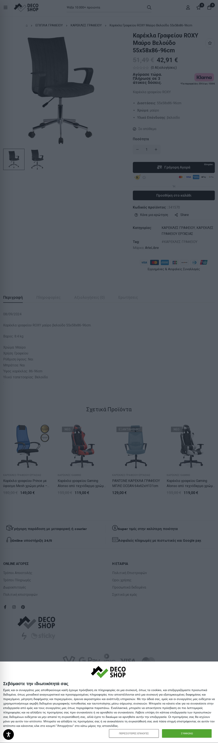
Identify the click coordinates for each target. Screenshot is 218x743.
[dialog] (109, 702)
